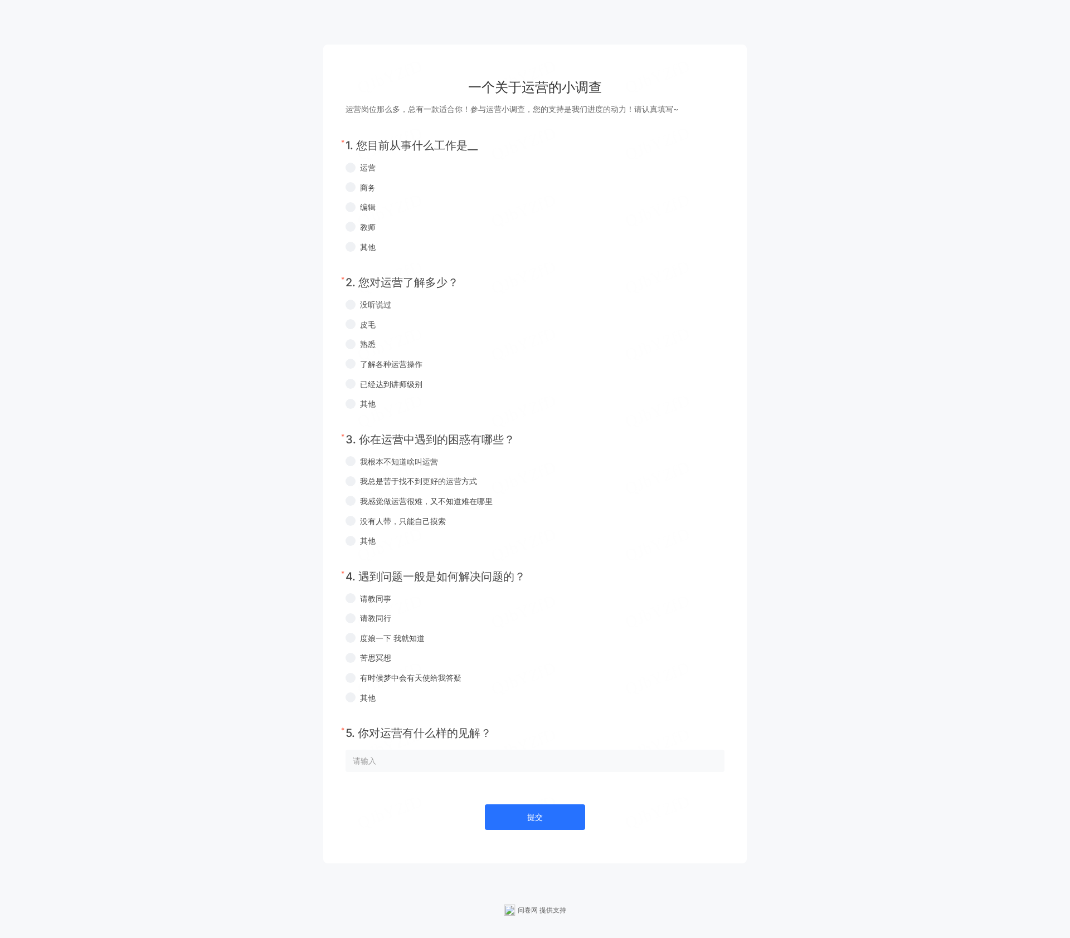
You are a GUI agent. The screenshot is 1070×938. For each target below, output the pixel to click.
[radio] (535, 167)
